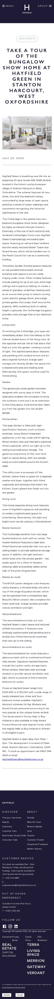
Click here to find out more (13, 987)
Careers (31, 835)
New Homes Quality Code (14, 835)
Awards (5, 822)
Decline (7, 995)
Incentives (7, 826)
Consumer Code (10, 840)
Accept (20, 995)
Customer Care (9, 831)
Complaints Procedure (37, 844)
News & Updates (34, 826)
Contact (30, 818)
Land (29, 831)
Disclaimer (7, 937)
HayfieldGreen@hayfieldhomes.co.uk (22, 759)
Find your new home (11, 818)
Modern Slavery (34, 849)
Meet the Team (34, 822)
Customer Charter (35, 840)
